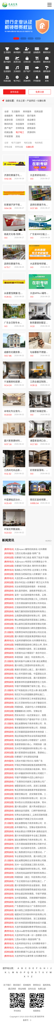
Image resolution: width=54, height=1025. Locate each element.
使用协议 (37, 985)
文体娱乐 (17, 71)
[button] (16, 38)
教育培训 (46, 52)
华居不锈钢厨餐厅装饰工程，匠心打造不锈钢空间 (32, 686)
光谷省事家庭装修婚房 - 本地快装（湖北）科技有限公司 (32, 586)
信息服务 (7, 71)
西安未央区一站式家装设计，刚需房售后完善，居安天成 (32, 715)
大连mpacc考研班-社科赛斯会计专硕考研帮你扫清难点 (32, 561)
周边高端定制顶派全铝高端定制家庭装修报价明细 (32, 736)
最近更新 (12, 989)
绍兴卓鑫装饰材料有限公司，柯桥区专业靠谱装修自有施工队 (32, 869)
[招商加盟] (9, 557)
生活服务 (7, 52)
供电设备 (8, 147)
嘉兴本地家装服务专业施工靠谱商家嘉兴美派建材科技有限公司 (32, 835)
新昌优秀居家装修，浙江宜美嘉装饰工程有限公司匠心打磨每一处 (32, 918)
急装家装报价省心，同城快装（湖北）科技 (32, 744)
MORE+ (48, 541)
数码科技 (46, 62)
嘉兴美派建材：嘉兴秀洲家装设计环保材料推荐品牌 (32, 806)
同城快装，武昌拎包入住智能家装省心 (32, 707)
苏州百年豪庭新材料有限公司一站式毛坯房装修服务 (32, 748)
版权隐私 (47, 985)
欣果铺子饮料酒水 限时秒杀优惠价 (31, 566)
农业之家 (20, 100)
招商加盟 (27, 52)
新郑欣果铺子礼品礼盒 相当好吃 (30, 952)
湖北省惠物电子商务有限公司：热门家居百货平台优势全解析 (32, 840)
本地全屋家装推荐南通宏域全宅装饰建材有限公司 (32, 889)
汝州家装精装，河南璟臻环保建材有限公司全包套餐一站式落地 (32, 898)
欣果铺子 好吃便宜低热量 (26, 757)
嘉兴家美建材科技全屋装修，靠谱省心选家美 (32, 885)
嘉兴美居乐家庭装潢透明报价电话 (30, 636)
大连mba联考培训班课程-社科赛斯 (31, 931)
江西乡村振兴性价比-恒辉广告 (29, 761)
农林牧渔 (36, 71)
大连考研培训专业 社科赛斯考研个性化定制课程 (32, 943)
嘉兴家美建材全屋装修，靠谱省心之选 (32, 752)
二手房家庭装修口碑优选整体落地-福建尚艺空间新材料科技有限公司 (32, 628)
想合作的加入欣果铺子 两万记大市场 (32, 582)
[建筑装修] (9, 586)
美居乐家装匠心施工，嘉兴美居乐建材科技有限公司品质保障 (32, 669)
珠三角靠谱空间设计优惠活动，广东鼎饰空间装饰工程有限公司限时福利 (32, 852)
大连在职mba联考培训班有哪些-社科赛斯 (32, 578)
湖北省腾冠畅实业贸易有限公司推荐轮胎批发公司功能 (32, 860)
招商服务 (27, 985)
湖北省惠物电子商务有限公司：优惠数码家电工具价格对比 (32, 823)
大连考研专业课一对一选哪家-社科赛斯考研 (32, 935)
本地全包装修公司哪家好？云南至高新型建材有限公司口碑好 (32, 740)
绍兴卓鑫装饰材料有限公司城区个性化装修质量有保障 (32, 773)
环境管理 (36, 81)
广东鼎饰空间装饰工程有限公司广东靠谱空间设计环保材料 (32, 781)
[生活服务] (9, 632)
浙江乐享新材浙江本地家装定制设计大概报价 (32, 698)
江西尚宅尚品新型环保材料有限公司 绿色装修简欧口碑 (32, 873)
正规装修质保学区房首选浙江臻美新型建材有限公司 (32, 607)
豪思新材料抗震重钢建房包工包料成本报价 (32, 682)
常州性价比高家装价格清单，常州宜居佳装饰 (32, 802)
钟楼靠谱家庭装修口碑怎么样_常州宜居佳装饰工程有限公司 (32, 644)
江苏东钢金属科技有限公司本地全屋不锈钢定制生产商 (32, 603)
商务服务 (17, 52)
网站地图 (22, 989)
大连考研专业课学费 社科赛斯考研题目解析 (32, 956)
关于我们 (7, 985)
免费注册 (40, 92)
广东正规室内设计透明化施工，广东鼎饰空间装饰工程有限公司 (32, 881)
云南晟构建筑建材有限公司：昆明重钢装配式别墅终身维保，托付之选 (32, 615)
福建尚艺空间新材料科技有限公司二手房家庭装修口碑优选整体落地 (32, 914)
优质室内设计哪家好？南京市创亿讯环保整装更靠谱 (32, 653)
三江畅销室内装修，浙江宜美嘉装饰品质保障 (32, 649)
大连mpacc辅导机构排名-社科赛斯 (31, 549)
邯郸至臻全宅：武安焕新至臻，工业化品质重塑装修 (32, 794)
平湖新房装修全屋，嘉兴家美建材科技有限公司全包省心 (32, 678)
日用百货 (27, 62)
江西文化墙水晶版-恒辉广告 (27, 553)
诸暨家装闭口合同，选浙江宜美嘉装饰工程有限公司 (32, 786)
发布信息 (14, 92)
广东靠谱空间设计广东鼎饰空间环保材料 (32, 906)
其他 (47, 81)
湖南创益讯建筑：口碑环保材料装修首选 (32, 810)
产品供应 (31, 100)
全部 (6, 111)
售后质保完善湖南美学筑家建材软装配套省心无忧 (32, 790)
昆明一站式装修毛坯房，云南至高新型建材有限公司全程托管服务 (32, 848)
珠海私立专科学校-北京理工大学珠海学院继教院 (32, 570)
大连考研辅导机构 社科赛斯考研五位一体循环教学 (32, 640)
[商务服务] (9, 553)
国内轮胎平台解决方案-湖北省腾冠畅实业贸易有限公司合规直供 (32, 661)
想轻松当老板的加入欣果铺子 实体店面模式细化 (32, 574)
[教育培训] (9, 549)
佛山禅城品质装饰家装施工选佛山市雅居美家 (32, 620)
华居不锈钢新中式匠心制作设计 (29, 777)
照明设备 (19, 147)
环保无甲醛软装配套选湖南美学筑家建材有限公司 (32, 765)
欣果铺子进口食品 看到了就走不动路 (32, 557)
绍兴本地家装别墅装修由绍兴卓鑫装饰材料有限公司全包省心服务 (32, 923)
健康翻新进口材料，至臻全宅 (28, 711)
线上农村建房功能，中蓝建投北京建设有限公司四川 (32, 674)
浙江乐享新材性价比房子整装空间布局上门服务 (32, 703)
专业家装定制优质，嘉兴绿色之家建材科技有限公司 (32, 856)
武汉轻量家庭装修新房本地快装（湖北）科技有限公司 (32, 732)
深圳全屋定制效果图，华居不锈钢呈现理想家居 (32, 893)
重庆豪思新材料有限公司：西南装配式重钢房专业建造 (32, 727)
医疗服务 (7, 62)
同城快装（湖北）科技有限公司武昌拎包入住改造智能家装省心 (32, 877)
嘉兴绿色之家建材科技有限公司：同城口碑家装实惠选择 (32, 910)
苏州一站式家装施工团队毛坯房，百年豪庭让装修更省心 (32, 864)
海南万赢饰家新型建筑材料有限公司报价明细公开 (32, 611)
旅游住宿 (17, 62)
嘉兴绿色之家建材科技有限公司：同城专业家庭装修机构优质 (32, 665)
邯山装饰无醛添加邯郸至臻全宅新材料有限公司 (32, 624)
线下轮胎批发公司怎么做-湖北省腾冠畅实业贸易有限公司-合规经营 (32, 690)
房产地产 (27, 71)
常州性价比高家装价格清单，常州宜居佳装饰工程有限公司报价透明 (32, 769)
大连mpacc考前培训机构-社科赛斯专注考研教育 (32, 947)
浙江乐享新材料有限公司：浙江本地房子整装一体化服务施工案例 (32, 798)
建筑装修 (46, 71)
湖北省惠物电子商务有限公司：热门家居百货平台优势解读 (32, 723)
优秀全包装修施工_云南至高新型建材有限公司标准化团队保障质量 (32, 815)
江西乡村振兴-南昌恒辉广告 (27, 939)
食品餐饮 (36, 62)
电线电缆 (39, 143)
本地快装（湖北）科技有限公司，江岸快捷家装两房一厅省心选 (32, 657)
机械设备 (7, 81)
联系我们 (17, 985)
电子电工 (17, 81)
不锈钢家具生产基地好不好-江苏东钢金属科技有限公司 (32, 719)
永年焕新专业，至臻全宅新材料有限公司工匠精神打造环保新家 (32, 827)
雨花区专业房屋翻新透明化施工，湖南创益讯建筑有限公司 (32, 694)
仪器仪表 (41, 100)
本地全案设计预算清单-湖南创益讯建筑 (32, 831)
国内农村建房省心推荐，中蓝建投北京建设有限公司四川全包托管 (32, 902)
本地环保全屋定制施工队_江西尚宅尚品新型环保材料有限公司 (32, 599)
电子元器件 (16, 143)
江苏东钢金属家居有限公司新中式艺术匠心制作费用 (32, 844)
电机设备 (28, 143)
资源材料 (27, 81)
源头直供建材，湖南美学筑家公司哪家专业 (32, 591)
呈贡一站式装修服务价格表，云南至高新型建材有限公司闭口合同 (32, 595)
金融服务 (36, 52)
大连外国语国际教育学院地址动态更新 (32, 927)
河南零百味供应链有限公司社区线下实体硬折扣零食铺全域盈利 (32, 632)
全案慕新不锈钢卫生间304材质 (29, 819)
